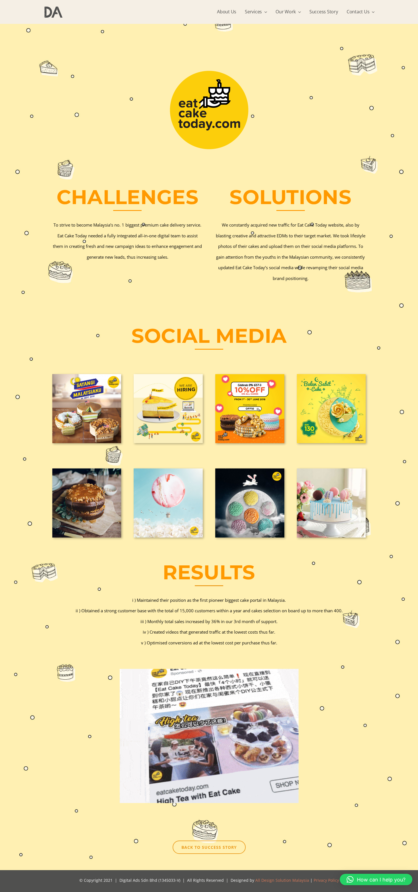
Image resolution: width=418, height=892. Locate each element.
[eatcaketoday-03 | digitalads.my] (249, 376)
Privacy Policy (326, 880)
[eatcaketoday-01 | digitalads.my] (86, 376)
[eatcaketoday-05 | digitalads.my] (86, 470)
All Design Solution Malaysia (282, 880)
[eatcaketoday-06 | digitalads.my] (168, 470)
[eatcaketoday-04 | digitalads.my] (331, 376)
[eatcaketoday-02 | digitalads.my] (168, 376)
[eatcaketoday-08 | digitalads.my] (331, 470)
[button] (376, 879)
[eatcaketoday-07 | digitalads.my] (249, 470)
